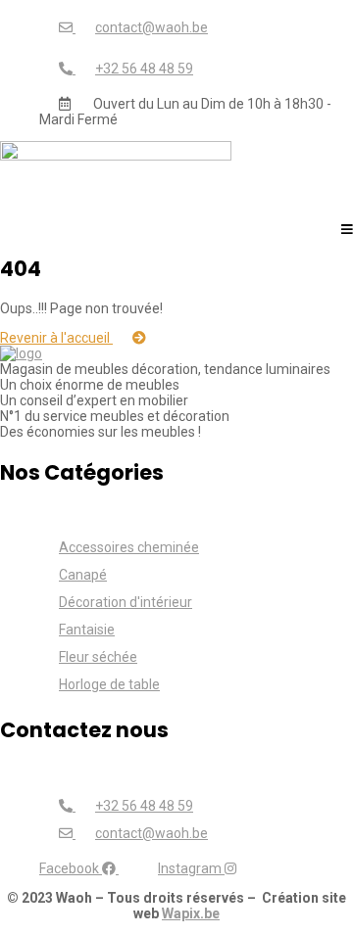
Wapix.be (191, 913)
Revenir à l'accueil (56, 338)
